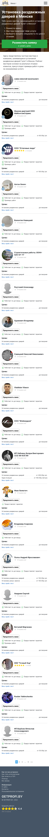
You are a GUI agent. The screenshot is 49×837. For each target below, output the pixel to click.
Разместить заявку (24, 44)
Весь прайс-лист (8, 102)
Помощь (5, 778)
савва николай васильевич (26, 79)
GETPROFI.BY (12, 796)
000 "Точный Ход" (22, 663)
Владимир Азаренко (23, 524)
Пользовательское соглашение (13, 791)
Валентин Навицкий (23, 220)
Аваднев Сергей (21, 593)
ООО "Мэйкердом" (22, 421)
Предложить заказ (11, 88)
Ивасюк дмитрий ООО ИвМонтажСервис (24, 112)
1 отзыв (28, 665)
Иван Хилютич (20, 490)
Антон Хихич (20, 184)
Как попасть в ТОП (8, 776)
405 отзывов (6, 811)
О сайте (4, 787)
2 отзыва (28, 151)
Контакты (5, 789)
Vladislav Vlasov (21, 387)
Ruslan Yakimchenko (23, 696)
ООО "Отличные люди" (24, 148)
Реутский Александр (24, 287)
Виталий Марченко (23, 627)
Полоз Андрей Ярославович (27, 557)
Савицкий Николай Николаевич (28, 354)
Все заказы (6, 781)
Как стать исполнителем (10, 774)
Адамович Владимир (24, 320)
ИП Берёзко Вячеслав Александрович (24, 730)
